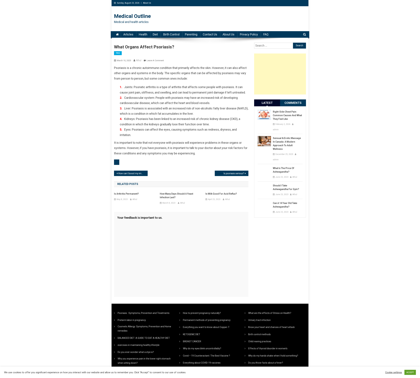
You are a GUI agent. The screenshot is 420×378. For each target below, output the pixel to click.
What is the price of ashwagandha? (283, 170)
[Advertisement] (280, 73)
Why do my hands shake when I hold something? (273, 355)
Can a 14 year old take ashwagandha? (285, 205)
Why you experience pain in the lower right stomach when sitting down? (144, 360)
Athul (138, 60)
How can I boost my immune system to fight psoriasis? (133, 173)
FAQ (265, 34)
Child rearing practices (259, 341)
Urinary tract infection (259, 320)
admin (276, 129)
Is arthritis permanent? (126, 193)
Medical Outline (132, 16)
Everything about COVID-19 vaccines (201, 362)
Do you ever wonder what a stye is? (136, 352)
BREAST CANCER (192, 341)
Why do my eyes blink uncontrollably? (202, 348)
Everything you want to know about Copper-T (206, 327)
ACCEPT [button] (410, 372)
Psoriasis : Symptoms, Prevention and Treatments (143, 313)
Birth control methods (259, 334)
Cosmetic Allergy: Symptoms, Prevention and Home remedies (144, 328)
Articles (128, 34)
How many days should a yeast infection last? (176, 195)
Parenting (191, 34)
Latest (267, 103)
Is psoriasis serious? (234, 173)
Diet (155, 34)
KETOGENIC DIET (191, 334)
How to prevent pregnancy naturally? (202, 313)
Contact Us (210, 34)
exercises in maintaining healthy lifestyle (138, 345)
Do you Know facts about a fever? (265, 362)
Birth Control (171, 34)
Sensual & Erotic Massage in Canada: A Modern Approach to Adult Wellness (287, 143)
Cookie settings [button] (393, 372)
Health (143, 34)
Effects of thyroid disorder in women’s (267, 348)
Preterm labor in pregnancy (132, 320)
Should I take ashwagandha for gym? (286, 187)
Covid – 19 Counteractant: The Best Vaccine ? (206, 355)
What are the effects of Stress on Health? (269, 313)
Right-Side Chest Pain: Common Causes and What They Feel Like (287, 115)
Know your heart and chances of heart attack (271, 327)
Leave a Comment (155, 60)
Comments (293, 103)
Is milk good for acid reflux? (221, 193)
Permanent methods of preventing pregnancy (207, 320)
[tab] (267, 102)
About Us (147, 3)
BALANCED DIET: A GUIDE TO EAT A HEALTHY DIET (144, 338)
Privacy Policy (249, 34)
